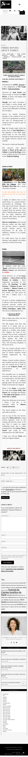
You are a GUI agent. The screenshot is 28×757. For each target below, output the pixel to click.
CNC (25, 585)
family (24, 587)
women (20, 606)
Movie (22, 599)
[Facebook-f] (11, 642)
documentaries (13, 587)
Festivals (9, 595)
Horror (5, 722)
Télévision (12, 606)
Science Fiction (7, 729)
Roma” (5, 268)
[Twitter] (19, 10)
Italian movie (16, 597)
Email (3, 541)
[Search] (22, 13)
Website (4, 547)
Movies (3, 602)
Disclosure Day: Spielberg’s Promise (13, 659)
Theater (6, 606)
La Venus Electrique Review (10, 682)
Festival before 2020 (9, 719)
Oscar (20, 602)
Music (4, 725)
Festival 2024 (20, 754)
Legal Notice (16, 752)
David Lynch (3, 587)
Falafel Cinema (7, 706)
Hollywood (10, 597)
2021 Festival (6, 714)
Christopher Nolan (20, 585)
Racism (8, 604)
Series (4, 731)
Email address (7, 481)
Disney (8, 587)
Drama (4, 704)
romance (12, 604)
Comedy (5, 698)
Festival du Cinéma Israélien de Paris (11, 592)
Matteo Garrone (17, 599)
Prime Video (24, 602)
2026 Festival (6, 707)
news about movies (12, 602)
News (4, 726)
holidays (6, 597)
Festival (6, 590)
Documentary (6, 703)
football (19, 595)
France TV (23, 595)
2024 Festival (6, 710)
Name (3, 535)
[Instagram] (14, 10)
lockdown (6, 599)
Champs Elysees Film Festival (10, 585)
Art (4, 695)
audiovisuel (17, 582)
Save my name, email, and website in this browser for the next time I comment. (13, 557)
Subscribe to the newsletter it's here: (14, 474)
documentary (19, 587)
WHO (17, 606)
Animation (5, 694)
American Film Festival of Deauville (8, 582)
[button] (19, 4)
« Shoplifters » (7, 182)
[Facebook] (10, 10)
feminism (3, 590)
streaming (20, 604)
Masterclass (11, 599)
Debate (4, 701)
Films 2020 (15, 595)
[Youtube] (23, 10)
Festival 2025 (6, 717)
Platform (5, 728)
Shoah (15, 604)
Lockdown (5, 723)
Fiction (5, 720)
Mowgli (21, 85)
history (2, 597)
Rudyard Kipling (14, 89)
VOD (15, 606)
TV (9, 606)
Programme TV (4, 604)
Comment (5, 515)
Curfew (5, 700)
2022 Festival (6, 713)
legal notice (10, 489)
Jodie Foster (21, 597)
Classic (5, 697)
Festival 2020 (6, 716)
